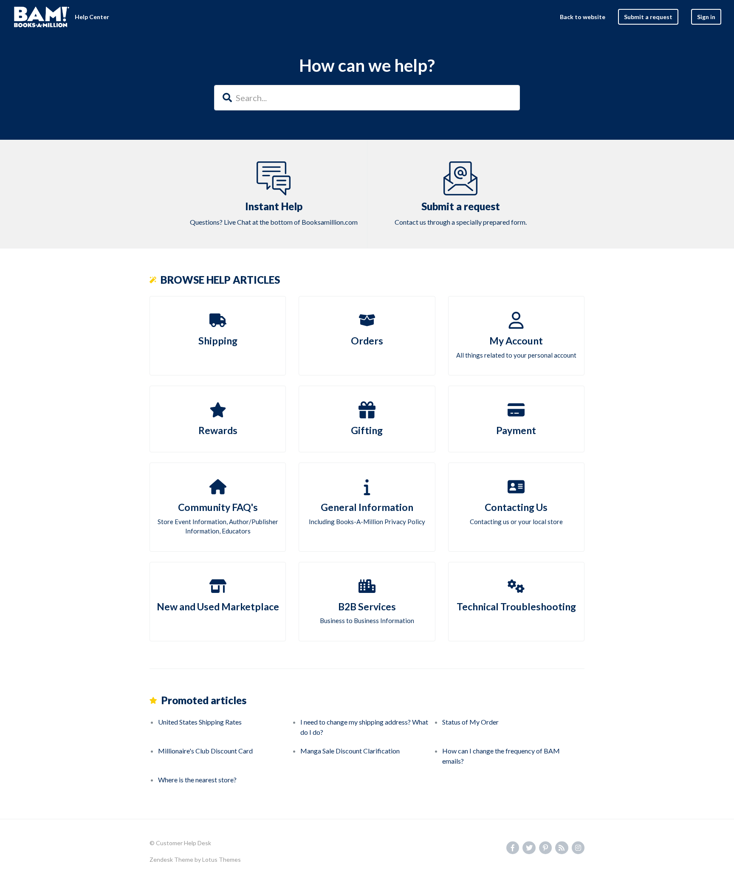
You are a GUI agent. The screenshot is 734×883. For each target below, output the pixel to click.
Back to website (582, 16)
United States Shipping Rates (200, 722)
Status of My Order (470, 722)
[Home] (42, 17)
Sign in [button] (706, 16)
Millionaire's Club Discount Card (205, 751)
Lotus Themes (221, 859)
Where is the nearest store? (197, 780)
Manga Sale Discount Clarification (350, 751)
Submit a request (648, 16)
